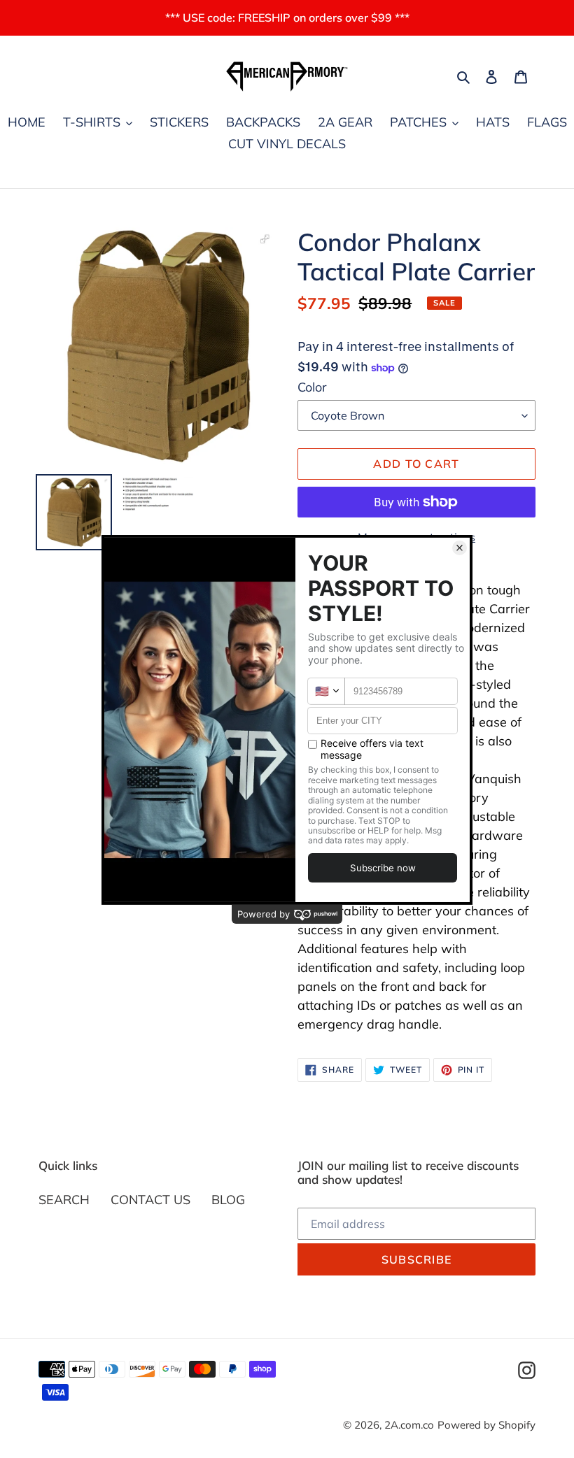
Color (312, 387)
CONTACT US (150, 1200)
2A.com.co (409, 1424)
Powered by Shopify (487, 1424)
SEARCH (64, 1200)
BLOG (228, 1200)
